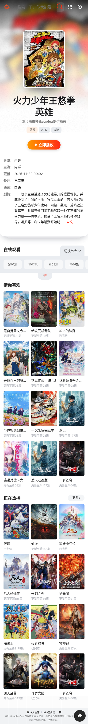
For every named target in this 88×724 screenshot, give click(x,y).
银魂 (7, 544)
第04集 (74, 264)
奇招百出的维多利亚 (16, 380)
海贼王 (8, 643)
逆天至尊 (10, 693)
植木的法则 (67, 331)
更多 (75, 497)
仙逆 (34, 544)
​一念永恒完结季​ (42, 430)
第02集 (33, 264)
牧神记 (64, 643)
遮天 (62, 430)
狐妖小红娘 (67, 544)
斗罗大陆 (37, 693)
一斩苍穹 (65, 480)
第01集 (12, 264)
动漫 (32, 130)
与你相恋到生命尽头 (16, 430)
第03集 (53, 264)
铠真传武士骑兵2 (43, 380)
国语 (17, 187)
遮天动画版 (39, 480)
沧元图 (64, 594)
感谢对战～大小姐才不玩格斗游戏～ (16, 480)
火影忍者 (37, 643)
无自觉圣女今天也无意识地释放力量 (16, 331)
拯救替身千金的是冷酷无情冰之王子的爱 (71, 380)
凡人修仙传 (12, 594)
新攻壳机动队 (41, 331)
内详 (17, 160)
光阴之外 (37, 594)
